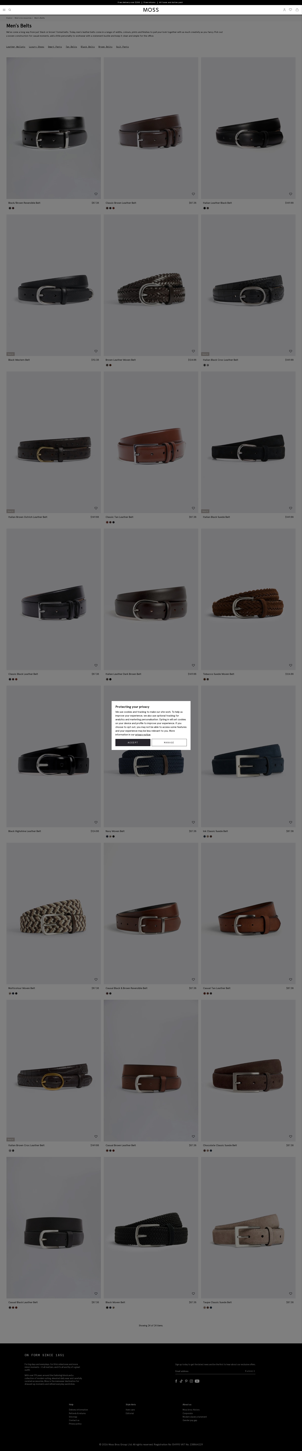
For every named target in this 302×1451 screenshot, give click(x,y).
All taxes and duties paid (171, 2)
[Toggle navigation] (4, 10)
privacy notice (142, 734)
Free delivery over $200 (129, 2)
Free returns (149, 2)
